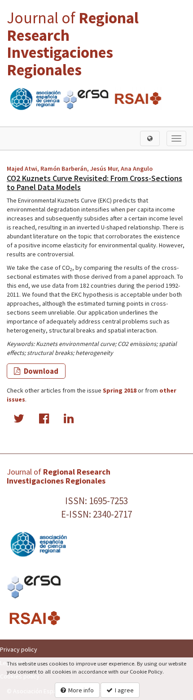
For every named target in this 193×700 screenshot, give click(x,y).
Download (40, 371)
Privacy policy (18, 649)
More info (81, 690)
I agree (124, 690)
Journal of (73, 44)
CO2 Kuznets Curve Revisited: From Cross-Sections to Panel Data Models (94, 182)
